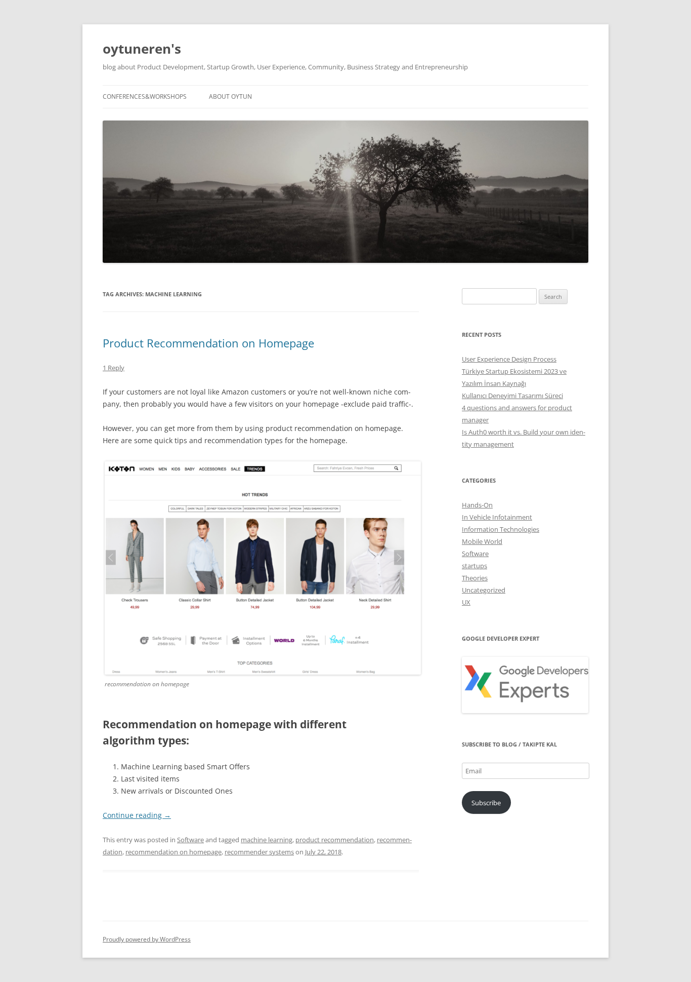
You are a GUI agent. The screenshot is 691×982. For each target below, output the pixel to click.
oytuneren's (142, 49)
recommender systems (259, 851)
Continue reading (137, 815)
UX (466, 602)
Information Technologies (500, 529)
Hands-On (477, 504)
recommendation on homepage (173, 851)
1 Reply (113, 367)
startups (474, 565)
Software (190, 839)
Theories (475, 577)
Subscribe (486, 802)
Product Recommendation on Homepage (208, 342)
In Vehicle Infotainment (497, 517)
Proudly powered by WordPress (147, 939)
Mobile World (482, 541)
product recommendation (334, 839)
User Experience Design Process (509, 359)
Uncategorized (483, 590)
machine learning (266, 839)
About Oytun (230, 96)
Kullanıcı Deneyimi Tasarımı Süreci (512, 395)
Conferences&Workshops (145, 96)
